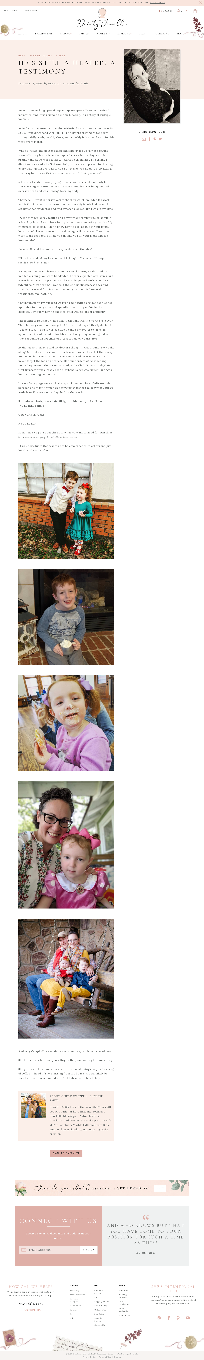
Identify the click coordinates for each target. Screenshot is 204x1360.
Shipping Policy (101, 1301)
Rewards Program (74, 1300)
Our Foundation (77, 1294)
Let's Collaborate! (124, 1302)
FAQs (96, 1297)
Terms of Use (105, 1357)
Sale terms (157, 3)
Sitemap (117, 1357)
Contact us (30, 1309)
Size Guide (99, 1314)
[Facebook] (149, 139)
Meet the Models (98, 1319)
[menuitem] (23, 34)
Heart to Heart (30, 55)
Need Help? (30, 10)
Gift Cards (11, 10)
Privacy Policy (89, 1357)
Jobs (72, 1318)
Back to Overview (66, 1153)
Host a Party (124, 1315)
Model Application (124, 1309)
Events (73, 1310)
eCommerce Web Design (118, 1354)
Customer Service (98, 1291)
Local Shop (75, 1306)
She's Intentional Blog (173, 1289)
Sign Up (88, 1250)
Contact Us (99, 1325)
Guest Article (54, 55)
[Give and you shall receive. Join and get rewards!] (102, 1188)
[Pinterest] (155, 139)
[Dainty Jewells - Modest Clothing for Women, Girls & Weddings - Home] (102, 19)
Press (73, 1314)
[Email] (144, 139)
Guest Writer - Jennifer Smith (68, 83)
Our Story (74, 1290)
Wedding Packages (123, 1295)
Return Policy (100, 1306)
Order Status (100, 1310)
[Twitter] (160, 139)
